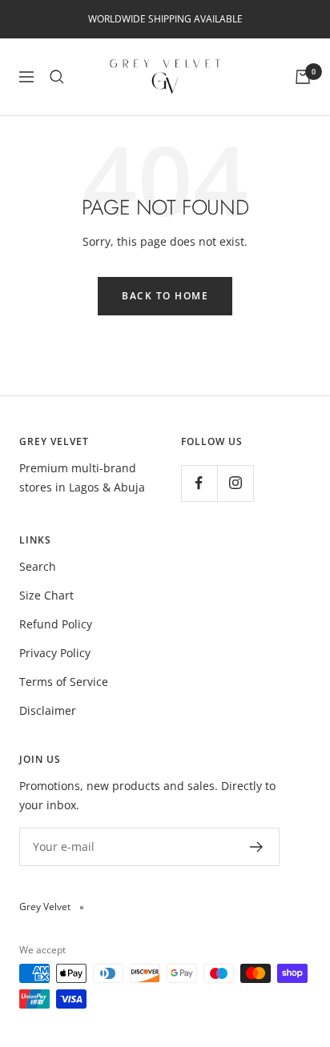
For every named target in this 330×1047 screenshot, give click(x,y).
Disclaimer (47, 710)
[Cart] (303, 77)
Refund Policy (55, 624)
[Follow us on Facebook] (199, 483)
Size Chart (46, 595)
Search (37, 566)
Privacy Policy (55, 652)
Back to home (165, 296)
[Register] (257, 846)
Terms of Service (63, 681)
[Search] (57, 77)
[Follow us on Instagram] (235, 483)
